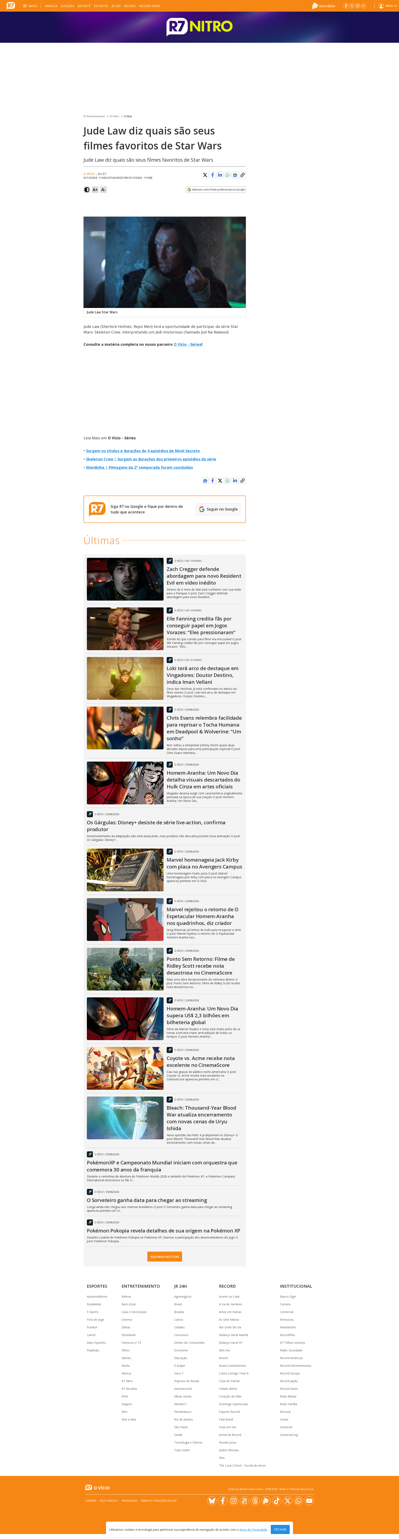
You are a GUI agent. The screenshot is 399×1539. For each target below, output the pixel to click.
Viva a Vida (129, 1419)
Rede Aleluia (288, 1396)
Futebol (92, 1327)
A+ (95, 189)
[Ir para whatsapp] (298, 1500)
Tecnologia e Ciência (188, 1442)
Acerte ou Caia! (229, 1296)
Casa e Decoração (134, 1312)
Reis (222, 1458)
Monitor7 (180, 1404)
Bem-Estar (129, 1304)
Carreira (285, 1304)
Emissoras (287, 1320)
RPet (125, 1396)
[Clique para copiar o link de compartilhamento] (242, 175)
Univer (284, 1419)
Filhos (125, 1350)
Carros (178, 1320)
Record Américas (291, 1358)
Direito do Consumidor (189, 1343)
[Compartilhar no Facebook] (212, 175)
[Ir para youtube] (309, 1500)
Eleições (67, 6)
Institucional (296, 1286)
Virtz (124, 1412)
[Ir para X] (351, 5)
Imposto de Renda (186, 1381)
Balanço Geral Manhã (233, 1335)
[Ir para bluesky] (212, 1500)
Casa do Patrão (229, 1381)
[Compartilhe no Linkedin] (220, 175)
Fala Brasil (226, 1419)
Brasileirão (94, 1304)
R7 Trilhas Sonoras (292, 1343)
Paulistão (93, 1350)
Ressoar (285, 1412)
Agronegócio (182, 1296)
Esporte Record (229, 1412)
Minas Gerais (183, 1396)
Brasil (178, 1304)
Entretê (84, 6)
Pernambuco (182, 1412)
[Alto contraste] (87, 189)
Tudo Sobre (182, 1450)
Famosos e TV (131, 1343)
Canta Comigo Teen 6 (234, 1373)
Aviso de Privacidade (253, 1530)
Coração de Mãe (230, 1396)
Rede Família (288, 1404)
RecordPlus (287, 1335)
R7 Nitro (114, 116)
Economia (181, 1350)
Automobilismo (97, 1296)
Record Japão (289, 1381)
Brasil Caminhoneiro (232, 1366)
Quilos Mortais (229, 1450)
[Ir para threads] (255, 1500)
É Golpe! (179, 1366)
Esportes (101, 6)
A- (103, 189)
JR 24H (116, 6)
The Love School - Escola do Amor (242, 1465)
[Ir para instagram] (357, 5)
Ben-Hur (224, 1350)
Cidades (179, 1327)
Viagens (127, 1404)
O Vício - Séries (187, 344)
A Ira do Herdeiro (230, 1304)
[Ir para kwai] (244, 1500)
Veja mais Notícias (164, 1257)
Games (126, 1358)
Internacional (183, 1389)
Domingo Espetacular (233, 1404)
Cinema (127, 1320)
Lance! (91, 1335)
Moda (125, 1366)
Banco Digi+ (288, 1296)
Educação (180, 1358)
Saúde (178, 1435)
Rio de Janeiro (183, 1419)
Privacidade (129, 1500)
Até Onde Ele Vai (230, 1327)
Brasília (51, 6)
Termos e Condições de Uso (159, 1500)
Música (126, 1373)
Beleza (126, 1296)
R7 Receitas (129, 1389)
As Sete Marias (229, 1320)
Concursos (181, 1335)
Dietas (126, 1327)
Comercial (286, 1312)
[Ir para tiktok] (276, 1500)
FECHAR (280, 1529)
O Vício (128, 116)
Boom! (223, 1358)
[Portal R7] (11, 5)
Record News (149, 6)
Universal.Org (289, 1435)
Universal (286, 1427)
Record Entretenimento (295, 1366)
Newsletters (288, 1327)
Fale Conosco (109, 1500)
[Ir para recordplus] (266, 1500)
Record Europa (290, 1373)
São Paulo (181, 1427)
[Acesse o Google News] (235, 175)
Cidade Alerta (228, 1389)
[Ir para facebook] (346, 5)
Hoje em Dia (227, 1427)
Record (130, 6)
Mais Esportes (96, 1343)
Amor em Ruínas (230, 1312)
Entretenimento (141, 1286)
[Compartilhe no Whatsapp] (227, 175)
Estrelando (129, 1335)
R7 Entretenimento (94, 116)
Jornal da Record (230, 1435)
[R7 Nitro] (199, 27)
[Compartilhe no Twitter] (205, 175)
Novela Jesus (227, 1442)
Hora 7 (178, 1373)
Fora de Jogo (95, 1320)
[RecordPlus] (323, 5)
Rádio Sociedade (291, 1350)
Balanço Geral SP (230, 1343)
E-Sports (92, 1312)
